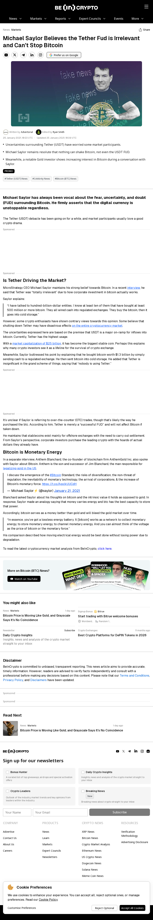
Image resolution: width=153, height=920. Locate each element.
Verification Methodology (129, 833)
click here (105, 549)
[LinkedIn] (32, 55)
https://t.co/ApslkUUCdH (59, 484)
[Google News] (148, 751)
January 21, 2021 (67, 491)
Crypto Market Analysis (96, 844)
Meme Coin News (93, 876)
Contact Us (10, 838)
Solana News (90, 869)
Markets (16, 29)
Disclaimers (38, 680)
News (6, 29)
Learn (45, 838)
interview (133, 288)
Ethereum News (92, 850)
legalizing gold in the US (19, 468)
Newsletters (49, 857)
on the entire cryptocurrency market (97, 326)
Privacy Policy (13, 680)
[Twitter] (15, 55)
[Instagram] (40, 55)
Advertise (8, 831)
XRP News (88, 831)
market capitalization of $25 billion (36, 343)
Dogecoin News (91, 863)
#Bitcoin (55, 475)
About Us (8, 844)
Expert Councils (51, 850)
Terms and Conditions (134, 676)
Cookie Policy (48, 900)
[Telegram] (23, 55)
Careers (7, 850)
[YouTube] (6, 55)
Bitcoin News (90, 838)
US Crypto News (92, 857)
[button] (39, 776)
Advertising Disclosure (134, 842)
